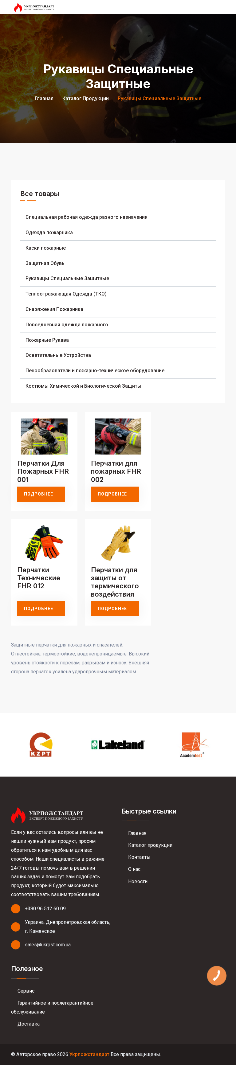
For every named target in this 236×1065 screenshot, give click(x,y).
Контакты (139, 857)
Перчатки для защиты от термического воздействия (115, 582)
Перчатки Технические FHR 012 (38, 578)
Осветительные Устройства (58, 355)
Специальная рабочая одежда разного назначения (87, 217)
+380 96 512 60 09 (45, 909)
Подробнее (38, 494)
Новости (137, 881)
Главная (44, 98)
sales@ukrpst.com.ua (48, 945)
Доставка (28, 1024)
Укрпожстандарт (89, 1054)
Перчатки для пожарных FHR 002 (116, 471)
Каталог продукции (85, 98)
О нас (133, 869)
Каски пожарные (46, 248)
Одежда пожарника (49, 232)
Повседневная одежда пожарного (67, 325)
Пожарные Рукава (47, 340)
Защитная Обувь (45, 263)
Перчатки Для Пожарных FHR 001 (43, 471)
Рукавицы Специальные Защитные (67, 278)
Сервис (25, 991)
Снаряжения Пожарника (54, 309)
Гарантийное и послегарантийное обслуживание (52, 1007)
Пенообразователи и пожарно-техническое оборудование (95, 370)
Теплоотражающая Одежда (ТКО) (66, 294)
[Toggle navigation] (222, 7)
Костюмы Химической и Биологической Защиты (83, 386)
